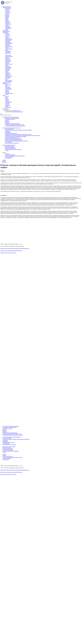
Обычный (14, 110)
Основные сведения (7, 34)
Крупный (18, 110)
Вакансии (7, 15)
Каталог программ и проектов (6, 83)
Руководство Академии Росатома (7, 9)
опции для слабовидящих (6, 109)
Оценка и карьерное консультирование (9, 92)
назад (1, 170)
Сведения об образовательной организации (6, 31)
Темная (21, 111)
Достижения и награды (7, 12)
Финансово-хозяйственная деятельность (8, 67)
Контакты (7, 16)
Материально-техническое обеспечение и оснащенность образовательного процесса (22, 135)
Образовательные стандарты (8, 44)
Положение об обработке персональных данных (8, 28)
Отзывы (7, 94)
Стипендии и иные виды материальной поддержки (8, 60)
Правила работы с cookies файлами (7, 19)
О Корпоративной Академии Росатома (7, 7)
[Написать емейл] (41, 335)
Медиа (4, 95)
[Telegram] (18, 342)
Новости (7, 96)
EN (1, 113)
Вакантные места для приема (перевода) (7, 71)
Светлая (13, 111)
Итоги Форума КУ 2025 (7, 98)
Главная (4, 160)
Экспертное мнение (7, 106)
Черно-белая (17, 111)
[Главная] (6, 4)
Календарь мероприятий (8, 87)
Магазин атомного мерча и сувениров (8, 252)
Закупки (7, 14)
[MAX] (41, 424)
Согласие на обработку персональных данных (8, 23)
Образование (8, 42)
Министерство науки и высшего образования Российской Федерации (14, 248)
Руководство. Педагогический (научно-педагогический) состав (8, 47)
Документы (7, 41)
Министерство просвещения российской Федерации (11, 250)
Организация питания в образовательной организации (8, 75)
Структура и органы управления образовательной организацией (8, 38)
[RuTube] (4, 342)
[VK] (11, 342)
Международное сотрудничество (8, 81)
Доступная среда (7, 79)
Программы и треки (9, 146)
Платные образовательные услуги (8, 64)
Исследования (8, 107)
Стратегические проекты (8, 89)
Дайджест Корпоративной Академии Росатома (8, 102)
